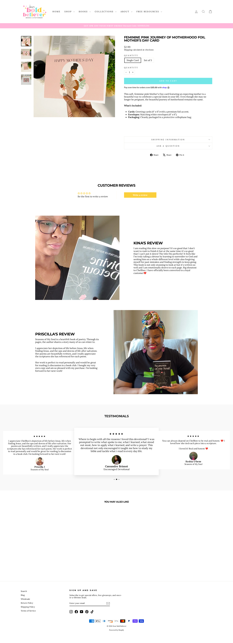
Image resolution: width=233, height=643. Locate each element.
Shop (68, 11)
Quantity (131, 55)
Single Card (133, 60)
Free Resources (148, 11)
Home (56, 11)
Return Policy (27, 603)
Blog (23, 595)
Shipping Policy (28, 607)
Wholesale (25, 599)
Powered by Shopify (116, 630)
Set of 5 (148, 60)
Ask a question (168, 146)
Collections (104, 11)
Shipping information (168, 139)
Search (24, 591)
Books (84, 11)
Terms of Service (28, 610)
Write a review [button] (140, 195)
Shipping (128, 50)
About (125, 11)
